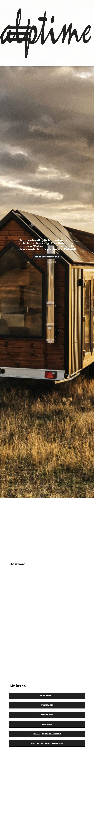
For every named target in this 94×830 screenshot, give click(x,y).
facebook (47, 705)
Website (47, 696)
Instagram (47, 715)
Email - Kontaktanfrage (47, 734)
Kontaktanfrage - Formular (47, 743)
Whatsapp (47, 724)
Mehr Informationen (47, 256)
